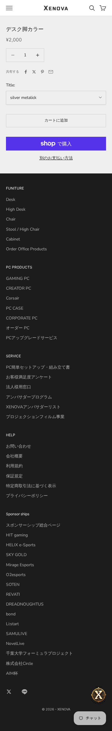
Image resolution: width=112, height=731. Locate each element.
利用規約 (14, 466)
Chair (11, 219)
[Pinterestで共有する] (42, 71)
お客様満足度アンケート (29, 377)
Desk (10, 199)
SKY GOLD (16, 555)
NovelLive (15, 643)
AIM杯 (12, 673)
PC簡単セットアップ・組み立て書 (38, 367)
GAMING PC (17, 278)
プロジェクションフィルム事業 (35, 417)
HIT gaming (17, 535)
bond (11, 614)
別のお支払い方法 (56, 158)
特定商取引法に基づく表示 (31, 486)
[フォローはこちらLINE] (24, 692)
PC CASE (14, 308)
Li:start (12, 624)
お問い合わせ (18, 446)
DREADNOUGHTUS (25, 604)
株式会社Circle (19, 663)
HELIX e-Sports (21, 545)
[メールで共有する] (50, 71)
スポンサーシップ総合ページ (33, 525)
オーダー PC (17, 328)
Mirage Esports (20, 565)
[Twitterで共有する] (34, 71)
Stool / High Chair (22, 229)
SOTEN (12, 584)
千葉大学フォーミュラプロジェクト (39, 653)
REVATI (13, 594)
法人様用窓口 (18, 387)
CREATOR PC (18, 288)
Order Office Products (26, 249)
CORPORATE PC (21, 318)
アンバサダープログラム (29, 397)
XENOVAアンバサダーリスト (33, 407)
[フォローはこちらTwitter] (9, 692)
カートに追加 (56, 120)
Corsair (12, 298)
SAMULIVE (16, 634)
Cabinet (13, 239)
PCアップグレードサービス (31, 338)
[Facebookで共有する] (25, 71)
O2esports (16, 575)
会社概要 (14, 456)
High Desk (15, 209)
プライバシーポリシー (27, 496)
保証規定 (14, 476)
